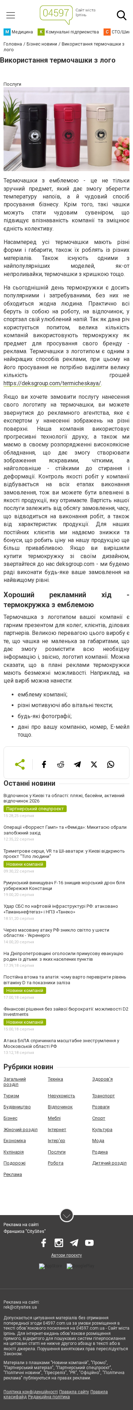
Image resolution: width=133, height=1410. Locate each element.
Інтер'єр (56, 1140)
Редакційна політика (49, 1396)
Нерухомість (61, 1095)
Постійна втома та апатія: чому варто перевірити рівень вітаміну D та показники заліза (65, 979)
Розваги (101, 1106)
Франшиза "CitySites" (25, 1231)
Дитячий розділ (109, 1163)
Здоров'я (102, 1079)
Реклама (13, 1174)
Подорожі (15, 1163)
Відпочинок (60, 1106)
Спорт (98, 1118)
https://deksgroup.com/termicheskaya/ (52, 383)
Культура (102, 1129)
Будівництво (17, 1106)
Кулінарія (14, 1152)
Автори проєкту (66, 1255)
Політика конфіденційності (31, 1391)
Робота (55, 1163)
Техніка (55, 1079)
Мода (98, 1140)
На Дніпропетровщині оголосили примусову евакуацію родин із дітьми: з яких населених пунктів (63, 956)
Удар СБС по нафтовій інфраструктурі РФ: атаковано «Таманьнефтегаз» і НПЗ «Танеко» (61, 909)
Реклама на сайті (21, 1224)
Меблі (54, 1118)
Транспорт (103, 1095)
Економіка (15, 1140)
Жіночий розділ (21, 1129)
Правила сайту (74, 1391)
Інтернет (57, 1129)
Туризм (11, 1095)
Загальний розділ (15, 1081)
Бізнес (10, 1118)
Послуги (57, 1152)
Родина (100, 1152)
